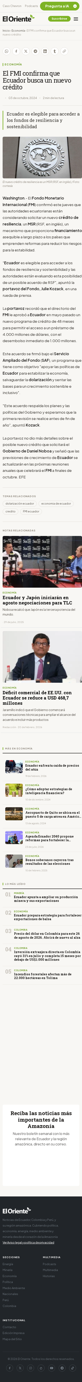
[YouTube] (51, 1368)
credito (10, 511)
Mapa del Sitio (12, 1339)
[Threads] (41, 1368)
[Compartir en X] (26, 51)
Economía (18, 30)
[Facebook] (9, 1368)
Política (8, 1282)
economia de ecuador (56, 503)
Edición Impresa (13, 1333)
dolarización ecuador (19, 503)
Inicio (6, 30)
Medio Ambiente (14, 1288)
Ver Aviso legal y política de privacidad (28, 1242)
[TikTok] (72, 1368)
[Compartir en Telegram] (35, 51)
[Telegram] (62, 1368)
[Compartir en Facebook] (16, 51)
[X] (20, 1368)
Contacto (9, 1327)
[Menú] (75, 18)
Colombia (9, 1306)
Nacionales (10, 1294)
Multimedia (50, 1270)
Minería (7, 1270)
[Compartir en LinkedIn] (45, 51)
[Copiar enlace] (64, 51)
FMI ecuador (31, 511)
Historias (49, 1276)
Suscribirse (59, 18)
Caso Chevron (12, 6)
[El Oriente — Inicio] (19, 18)
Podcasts (31, 6)
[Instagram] (30, 1368)
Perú (6, 1300)
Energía (8, 1264)
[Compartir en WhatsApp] (6, 51)
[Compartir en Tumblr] (55, 51)
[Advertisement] (41, 1039)
